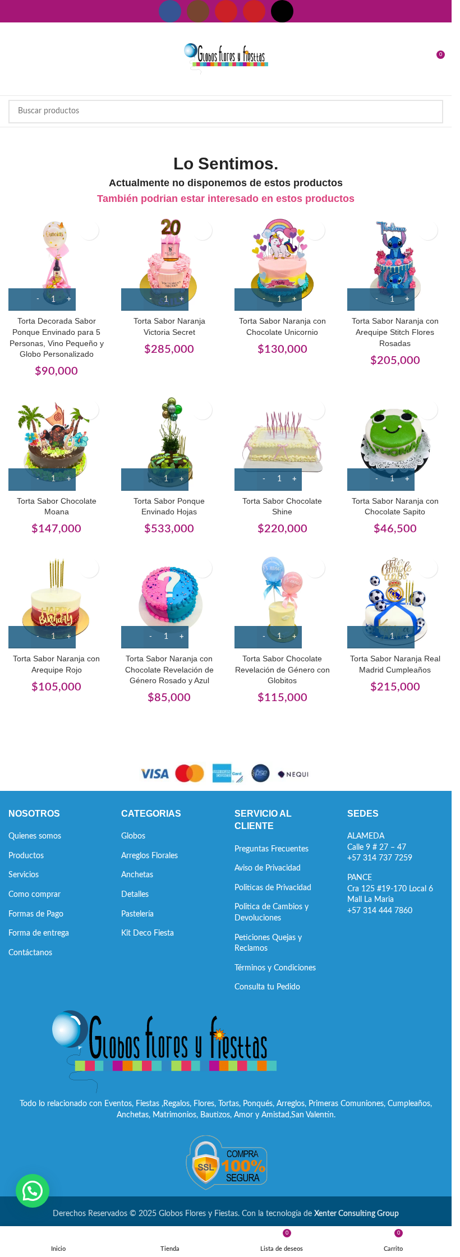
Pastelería (137, 914)
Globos (133, 836)
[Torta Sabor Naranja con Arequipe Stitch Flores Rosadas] (395, 263)
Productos (26, 856)
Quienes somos (34, 836)
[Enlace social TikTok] (282, 11)
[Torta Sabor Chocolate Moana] (56, 442)
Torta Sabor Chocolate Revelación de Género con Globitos (282, 669)
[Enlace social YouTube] (226, 11)
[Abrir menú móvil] (13, 59)
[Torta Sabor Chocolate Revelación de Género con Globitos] (282, 600)
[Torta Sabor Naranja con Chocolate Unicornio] (282, 263)
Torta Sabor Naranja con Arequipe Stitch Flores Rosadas (395, 331)
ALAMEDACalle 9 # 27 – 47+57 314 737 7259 (379, 847)
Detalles (135, 895)
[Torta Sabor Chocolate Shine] (282, 442)
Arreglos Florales (149, 856)
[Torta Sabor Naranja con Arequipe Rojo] (56, 600)
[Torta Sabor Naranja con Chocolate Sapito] (395, 442)
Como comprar (34, 895)
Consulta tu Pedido (267, 987)
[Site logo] (226, 59)
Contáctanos (30, 953)
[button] (32, 1191)
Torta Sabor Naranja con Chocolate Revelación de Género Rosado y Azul (169, 669)
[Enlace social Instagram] (198, 11)
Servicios (23, 875)
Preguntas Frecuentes (271, 849)
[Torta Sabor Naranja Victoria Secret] (169, 263)
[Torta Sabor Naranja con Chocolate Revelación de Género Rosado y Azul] (169, 600)
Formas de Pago (35, 914)
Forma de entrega (38, 933)
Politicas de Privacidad (272, 888)
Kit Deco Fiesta (147, 933)
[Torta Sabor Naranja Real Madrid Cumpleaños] (395, 600)
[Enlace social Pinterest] (254, 11)
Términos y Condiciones (275, 968)
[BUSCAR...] (431, 111)
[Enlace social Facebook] (170, 11)
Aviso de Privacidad (267, 868)
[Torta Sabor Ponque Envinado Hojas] (169, 442)
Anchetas (137, 875)
